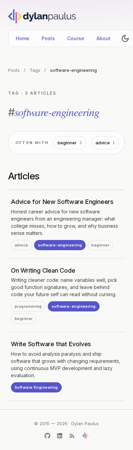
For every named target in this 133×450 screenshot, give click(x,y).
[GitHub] (47, 435)
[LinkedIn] (59, 435)
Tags (35, 70)
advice (105, 142)
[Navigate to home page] (44, 16)
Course (75, 38)
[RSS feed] (72, 435)
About (103, 38)
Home (22, 38)
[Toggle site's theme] (125, 38)
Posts (48, 38)
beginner (70, 142)
